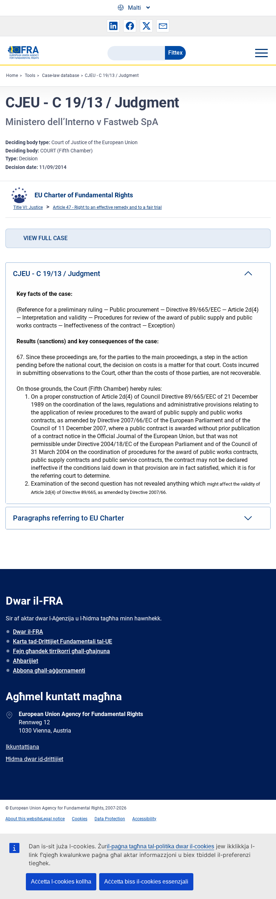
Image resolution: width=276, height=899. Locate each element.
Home (12, 75)
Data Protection (110, 818)
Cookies (79, 818)
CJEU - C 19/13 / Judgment (112, 75)
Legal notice (53, 818)
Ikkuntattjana (22, 746)
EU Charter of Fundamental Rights (83, 195)
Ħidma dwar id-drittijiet (34, 759)
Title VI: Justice (28, 207)
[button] (113, 25)
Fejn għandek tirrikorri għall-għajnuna (61, 651)
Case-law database (60, 75)
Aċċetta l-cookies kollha (61, 882)
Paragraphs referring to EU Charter (68, 518)
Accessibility (144, 818)
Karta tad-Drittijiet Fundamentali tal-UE (62, 641)
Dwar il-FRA (28, 631)
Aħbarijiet (25, 660)
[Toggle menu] (261, 52)
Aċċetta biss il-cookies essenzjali (146, 882)
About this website (23, 818)
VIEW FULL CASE (45, 238)
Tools (30, 75)
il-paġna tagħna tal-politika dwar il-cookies (160, 846)
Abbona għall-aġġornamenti (49, 670)
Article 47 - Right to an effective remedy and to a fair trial (107, 207)
